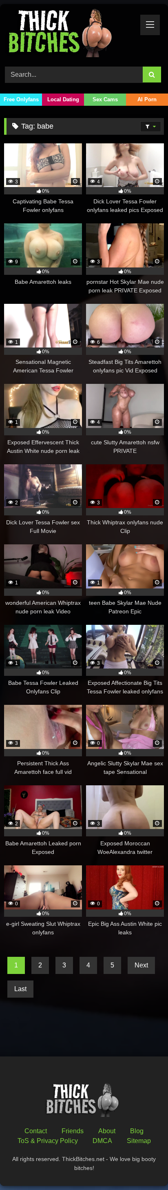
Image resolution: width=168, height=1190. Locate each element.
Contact (35, 1131)
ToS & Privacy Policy (48, 1140)
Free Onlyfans (21, 99)
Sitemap (139, 1140)
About (106, 1131)
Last (20, 988)
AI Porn (147, 99)
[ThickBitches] (69, 34)
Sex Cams (105, 99)
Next (141, 965)
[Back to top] (143, 1166)
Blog (137, 1131)
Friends (73, 1131)
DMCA (102, 1140)
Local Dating (63, 99)
